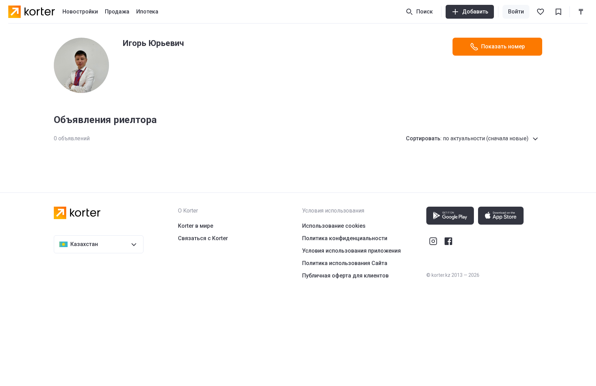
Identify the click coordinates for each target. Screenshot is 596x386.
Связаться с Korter (203, 238)
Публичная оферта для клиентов (345, 275)
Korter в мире (195, 226)
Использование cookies (334, 226)
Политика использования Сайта (344, 263)
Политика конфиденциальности (344, 238)
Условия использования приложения (351, 250)
